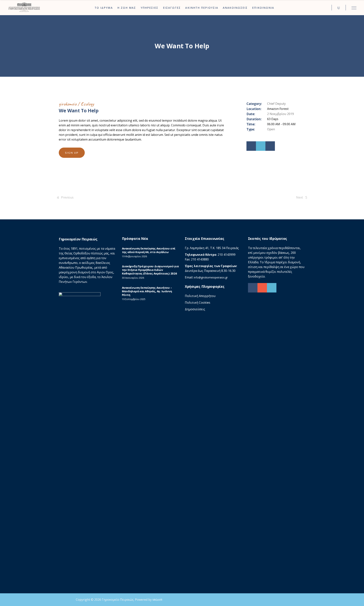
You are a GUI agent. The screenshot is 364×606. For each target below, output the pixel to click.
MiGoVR (157, 599)
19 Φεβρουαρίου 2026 (134, 256)
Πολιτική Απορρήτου (200, 296)
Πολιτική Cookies (197, 302)
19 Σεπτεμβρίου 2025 (133, 299)
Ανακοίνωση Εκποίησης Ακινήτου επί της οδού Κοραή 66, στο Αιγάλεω (149, 250)
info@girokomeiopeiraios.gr (211, 277)
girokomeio (68, 104)
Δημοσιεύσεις (195, 309)
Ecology (87, 104)
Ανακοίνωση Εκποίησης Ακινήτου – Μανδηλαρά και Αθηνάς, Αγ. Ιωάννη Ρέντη (147, 291)
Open (271, 129)
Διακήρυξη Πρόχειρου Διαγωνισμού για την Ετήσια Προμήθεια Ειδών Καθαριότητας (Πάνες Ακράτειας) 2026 (150, 269)
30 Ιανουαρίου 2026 (133, 277)
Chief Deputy (276, 104)
